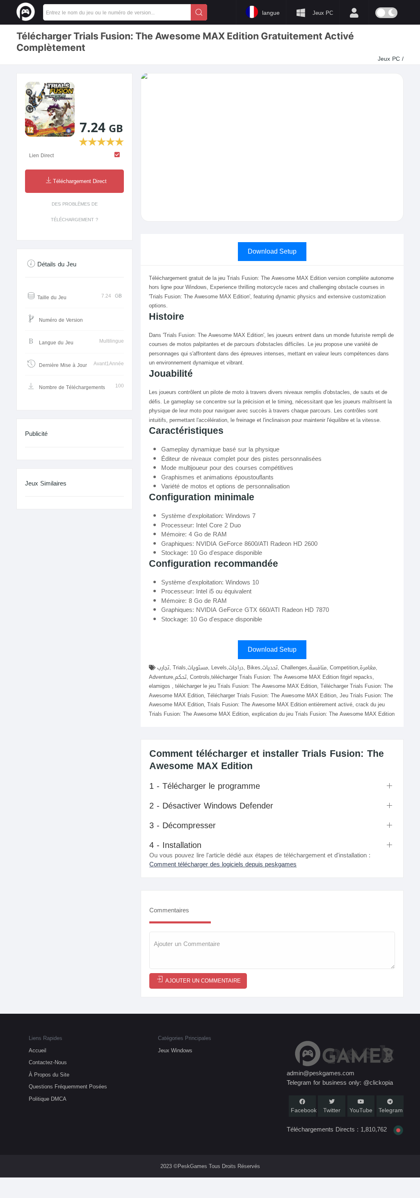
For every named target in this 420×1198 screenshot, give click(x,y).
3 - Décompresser (182, 825)
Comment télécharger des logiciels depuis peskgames (223, 864)
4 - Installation (175, 845)
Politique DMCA (47, 1099)
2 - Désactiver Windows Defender (211, 805)
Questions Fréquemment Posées (68, 1086)
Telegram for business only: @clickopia (340, 1082)
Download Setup (272, 251)
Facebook (304, 1110)
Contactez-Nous (48, 1062)
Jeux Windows (175, 1050)
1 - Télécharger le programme (204, 786)
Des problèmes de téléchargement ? (74, 212)
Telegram (391, 1110)
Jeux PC (390, 58)
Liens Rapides (45, 1038)
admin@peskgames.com (320, 1073)
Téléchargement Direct (80, 181)
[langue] (219, 11)
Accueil (37, 1050)
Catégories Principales (184, 1038)
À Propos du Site (49, 1075)
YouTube (360, 1110)
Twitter (331, 1110)
